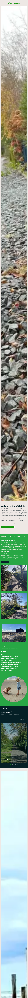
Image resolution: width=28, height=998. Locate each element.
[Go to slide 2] (12, 764)
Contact (4, 562)
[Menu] (26, 2)
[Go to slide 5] (17, 764)
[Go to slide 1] (10, 764)
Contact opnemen (7, 526)
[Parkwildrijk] (14, 1)
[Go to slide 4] (15, 764)
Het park (23, 719)
